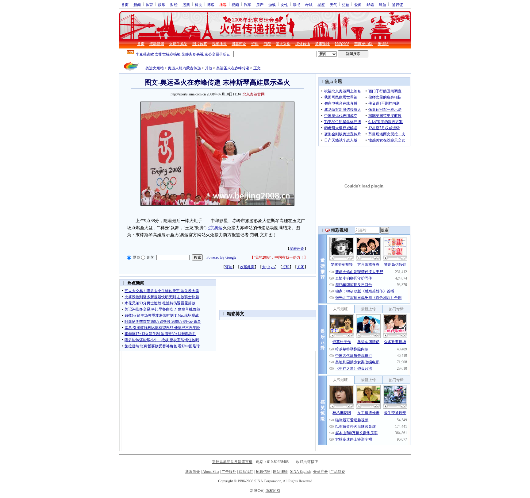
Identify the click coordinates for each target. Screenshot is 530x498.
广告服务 (228, 471)
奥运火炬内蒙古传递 (184, 68)
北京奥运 (214, 228)
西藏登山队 (363, 44)
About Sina (210, 471)
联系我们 (246, 471)
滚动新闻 (156, 44)
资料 (255, 44)
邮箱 (370, 4)
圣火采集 (283, 44)
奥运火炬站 (154, 68)
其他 (208, 68)
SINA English (300, 471)
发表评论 (297, 248)
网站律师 (280, 471)
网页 (136, 257)
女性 (284, 4)
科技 (198, 4)
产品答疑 (337, 471)
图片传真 (199, 44)
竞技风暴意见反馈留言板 (232, 462)
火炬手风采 (178, 44)
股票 (186, 4)
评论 (228, 267)
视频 (235, 4)
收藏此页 (247, 267)
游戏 (272, 4)
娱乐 (161, 4)
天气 (333, 4)
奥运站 (383, 44)
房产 (259, 4)
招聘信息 (263, 471)
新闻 (137, 4)
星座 (321, 4)
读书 (296, 4)
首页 (125, 4)
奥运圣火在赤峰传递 (232, 68)
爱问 (358, 4)
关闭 (300, 267)
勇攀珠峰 (322, 44)
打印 (286, 267)
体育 (149, 4)
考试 (309, 4)
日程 (267, 44)
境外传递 (302, 44)
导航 (382, 4)
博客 (210, 4)
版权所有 (273, 490)
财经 (174, 4)
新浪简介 (192, 471)
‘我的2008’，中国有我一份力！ (279, 257)
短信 (345, 4)
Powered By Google (221, 257)
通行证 (397, 4)
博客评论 (239, 44)
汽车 (247, 4)
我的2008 (342, 44)
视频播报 (219, 44)
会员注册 (320, 471)
